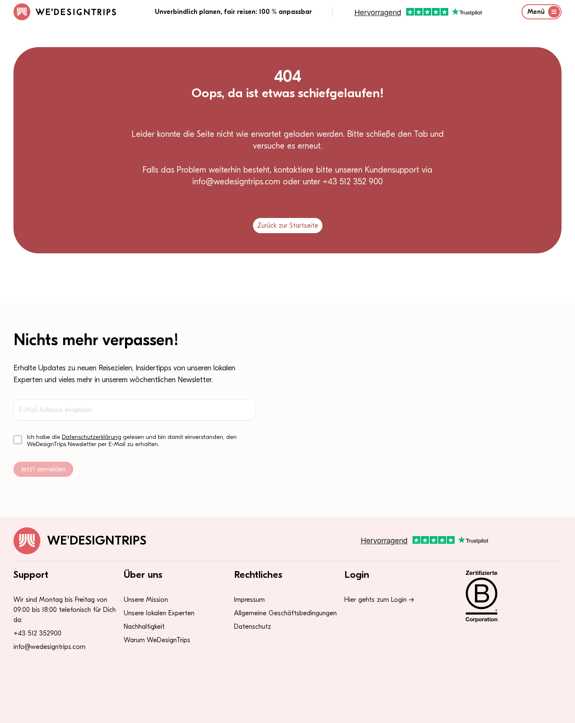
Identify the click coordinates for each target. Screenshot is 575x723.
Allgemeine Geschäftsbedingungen (285, 613)
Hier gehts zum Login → (379, 599)
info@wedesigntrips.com (49, 647)
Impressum (249, 599)
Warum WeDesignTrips (157, 640)
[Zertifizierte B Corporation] (508, 596)
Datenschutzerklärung (91, 437)
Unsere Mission (146, 599)
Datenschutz (252, 626)
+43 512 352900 (37, 633)
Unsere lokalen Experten (159, 613)
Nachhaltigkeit (144, 626)
